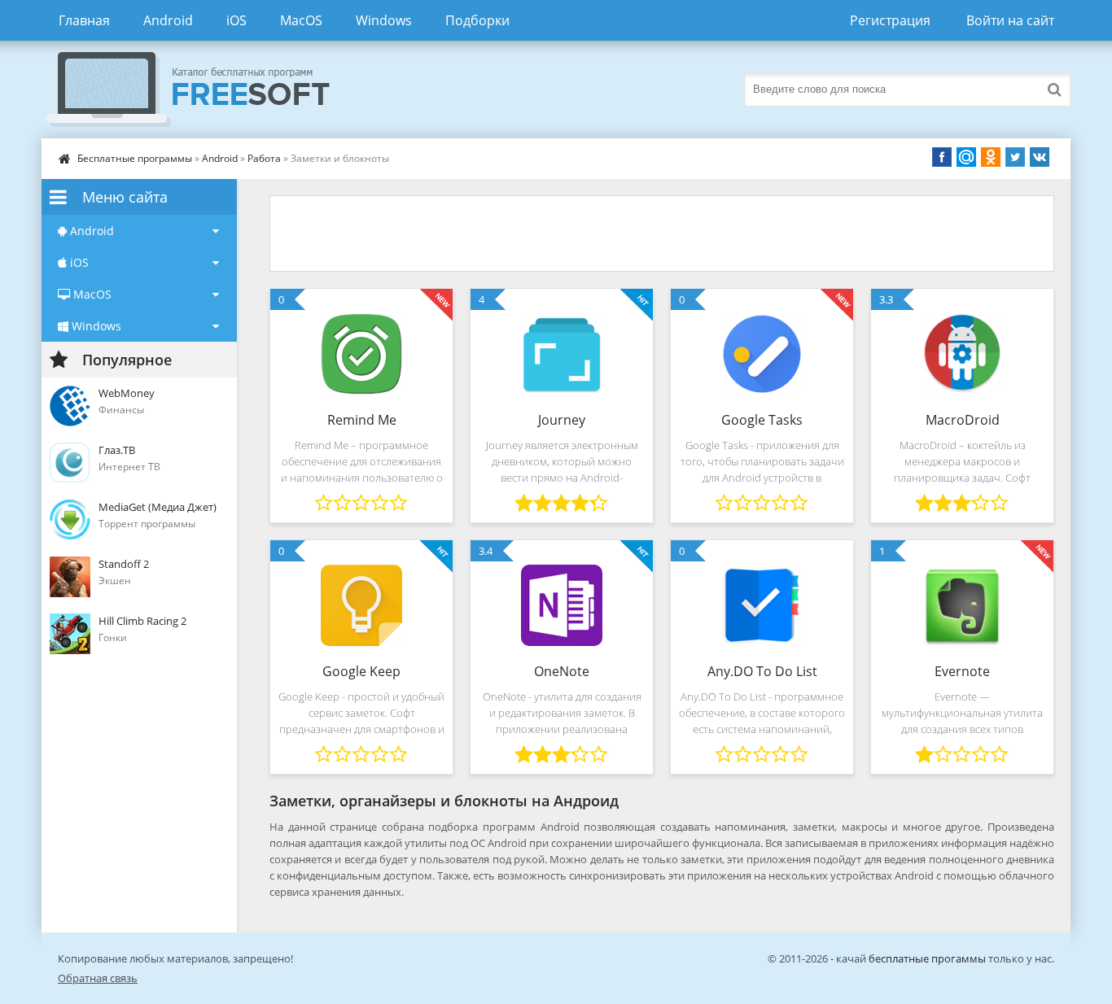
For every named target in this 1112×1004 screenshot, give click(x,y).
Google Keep (361, 671)
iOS (236, 20)
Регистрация (890, 20)
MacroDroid (963, 420)
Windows (384, 20)
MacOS (301, 20)
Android (168, 20)
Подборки (477, 20)
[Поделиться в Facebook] (942, 157)
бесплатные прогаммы (927, 958)
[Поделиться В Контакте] (1039, 157)
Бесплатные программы (134, 158)
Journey (561, 420)
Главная (84, 20)
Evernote (962, 671)
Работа (264, 158)
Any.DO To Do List (762, 671)
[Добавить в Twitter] (1015, 157)
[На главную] (204, 89)
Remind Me (361, 420)
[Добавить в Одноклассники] (990, 157)
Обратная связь (98, 978)
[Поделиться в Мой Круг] (966, 157)
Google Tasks (762, 420)
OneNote (561, 671)
